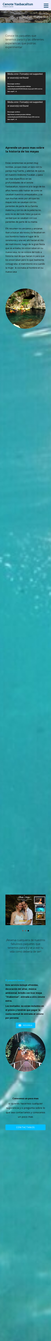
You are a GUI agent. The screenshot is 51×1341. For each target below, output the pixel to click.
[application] (25, 83)
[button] (47, 5)
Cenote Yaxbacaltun (18, 4)
